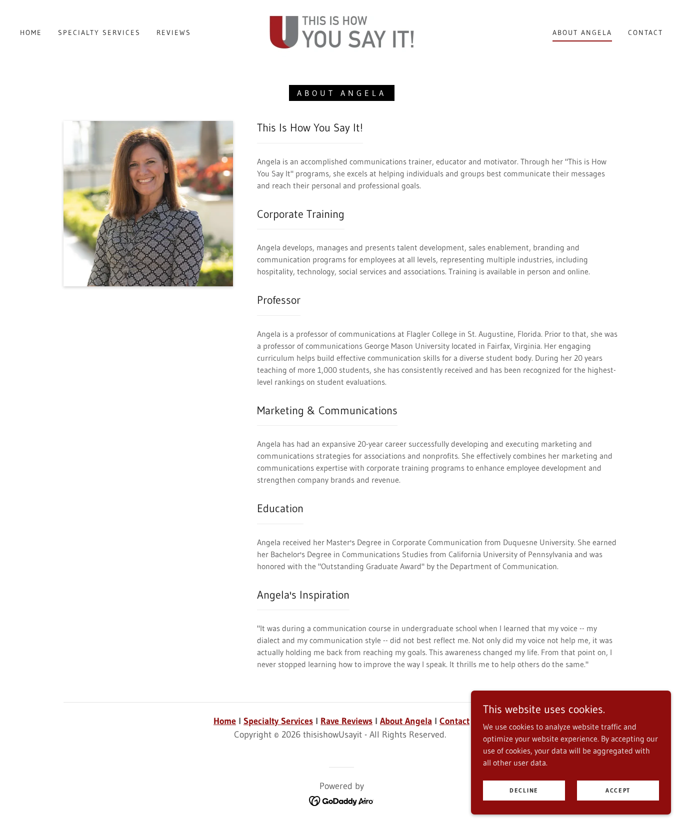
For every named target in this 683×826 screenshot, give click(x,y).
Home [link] (31, 32)
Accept (618, 790)
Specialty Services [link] (99, 32)
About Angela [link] (582, 32)
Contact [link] (645, 32)
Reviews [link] (173, 32)
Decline (524, 790)
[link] (341, 31)
